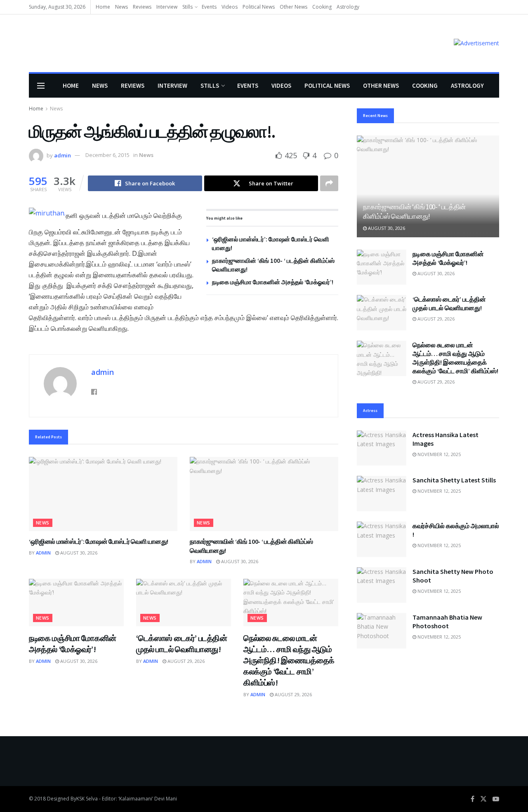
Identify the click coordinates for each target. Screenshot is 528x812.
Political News (259, 6)
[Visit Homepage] (41, 43)
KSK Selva (87, 798)
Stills (187, 6)
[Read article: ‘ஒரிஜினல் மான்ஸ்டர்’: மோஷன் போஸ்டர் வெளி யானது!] (103, 494)
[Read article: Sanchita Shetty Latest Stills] (381, 493)
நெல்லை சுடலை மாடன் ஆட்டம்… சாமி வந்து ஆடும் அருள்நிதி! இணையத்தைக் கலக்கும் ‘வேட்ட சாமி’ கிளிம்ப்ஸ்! (289, 660)
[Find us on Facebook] (472, 799)
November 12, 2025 (438, 454)
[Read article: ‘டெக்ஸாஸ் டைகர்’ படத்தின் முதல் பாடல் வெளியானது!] (183, 602)
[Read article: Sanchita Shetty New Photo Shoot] (381, 585)
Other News (293, 6)
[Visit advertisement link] (476, 43)
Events (209, 6)
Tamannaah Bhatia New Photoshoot (447, 621)
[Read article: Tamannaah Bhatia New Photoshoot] (381, 630)
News (121, 6)
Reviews (142, 6)
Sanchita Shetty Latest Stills (454, 480)
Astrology (348, 6)
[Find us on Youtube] (496, 799)
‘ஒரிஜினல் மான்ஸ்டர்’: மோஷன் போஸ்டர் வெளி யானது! (98, 541)
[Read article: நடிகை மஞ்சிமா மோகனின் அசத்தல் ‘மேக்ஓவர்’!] (76, 602)
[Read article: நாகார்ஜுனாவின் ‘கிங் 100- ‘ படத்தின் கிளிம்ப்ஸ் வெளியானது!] (264, 494)
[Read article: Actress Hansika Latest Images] (381, 448)
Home (103, 6)
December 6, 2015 (107, 155)
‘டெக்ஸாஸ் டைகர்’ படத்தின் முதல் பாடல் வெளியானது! (449, 303)
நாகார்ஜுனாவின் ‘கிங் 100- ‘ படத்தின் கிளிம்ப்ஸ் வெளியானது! (414, 211)
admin (62, 155)
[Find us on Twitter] (483, 799)
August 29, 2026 (185, 661)
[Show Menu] (41, 86)
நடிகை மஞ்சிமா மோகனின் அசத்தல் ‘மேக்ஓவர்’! (272, 282)
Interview (166, 6)
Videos (230, 6)
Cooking (322, 6)
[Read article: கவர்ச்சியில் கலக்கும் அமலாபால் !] (381, 539)
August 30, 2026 (78, 553)
